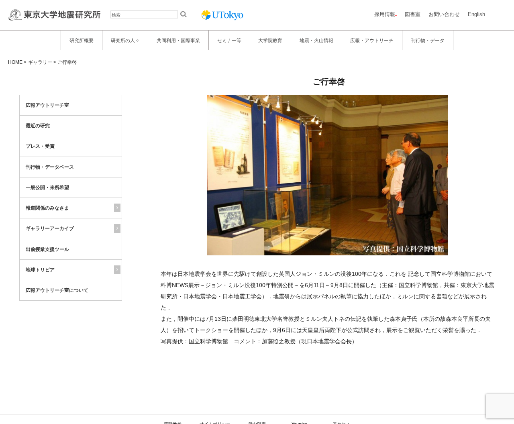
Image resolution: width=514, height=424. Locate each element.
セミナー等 (229, 40)
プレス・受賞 (40, 146)
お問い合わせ (444, 14)
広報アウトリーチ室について (57, 290)
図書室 (412, 14)
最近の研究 (38, 125)
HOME (15, 62)
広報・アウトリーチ (372, 40)
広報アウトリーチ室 (47, 105)
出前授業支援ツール (47, 249)
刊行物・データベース (50, 167)
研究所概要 (81, 40)
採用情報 (384, 14)
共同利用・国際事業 (178, 40)
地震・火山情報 (316, 40)
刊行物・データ (428, 40)
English (476, 14)
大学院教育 (270, 40)
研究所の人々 (125, 40)
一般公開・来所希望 (47, 187)
